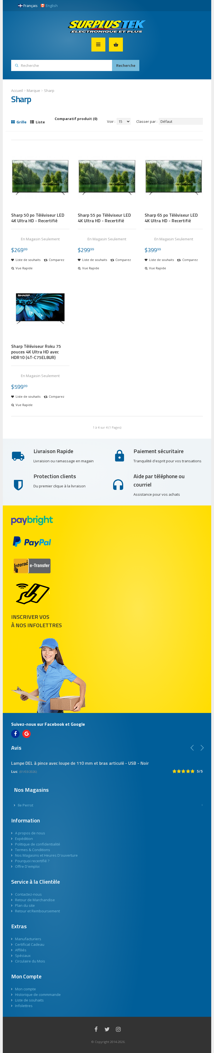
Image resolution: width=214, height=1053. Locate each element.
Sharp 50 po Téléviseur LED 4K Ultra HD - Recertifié (37, 217)
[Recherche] (125, 65)
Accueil (17, 90)
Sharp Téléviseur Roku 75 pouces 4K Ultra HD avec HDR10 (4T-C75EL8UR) (36, 351)
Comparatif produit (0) (76, 118)
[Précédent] (192, 748)
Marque (33, 90)
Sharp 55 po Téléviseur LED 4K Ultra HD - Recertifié (104, 217)
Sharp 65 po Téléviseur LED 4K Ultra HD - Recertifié (171, 217)
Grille (21, 121)
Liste (40, 121)
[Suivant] (202, 748)
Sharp (49, 90)
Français (30, 5)
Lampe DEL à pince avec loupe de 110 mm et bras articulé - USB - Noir (80, 763)
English (52, 5)
